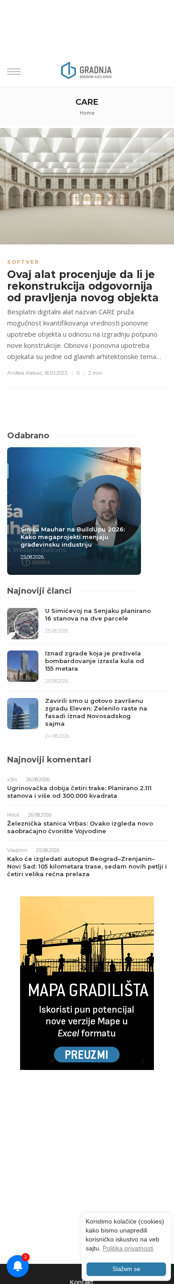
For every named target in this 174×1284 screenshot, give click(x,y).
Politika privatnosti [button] (128, 1248)
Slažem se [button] (126, 1269)
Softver (23, 262)
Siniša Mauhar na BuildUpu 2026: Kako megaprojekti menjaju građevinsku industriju (73, 537)
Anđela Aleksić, (25, 373)
